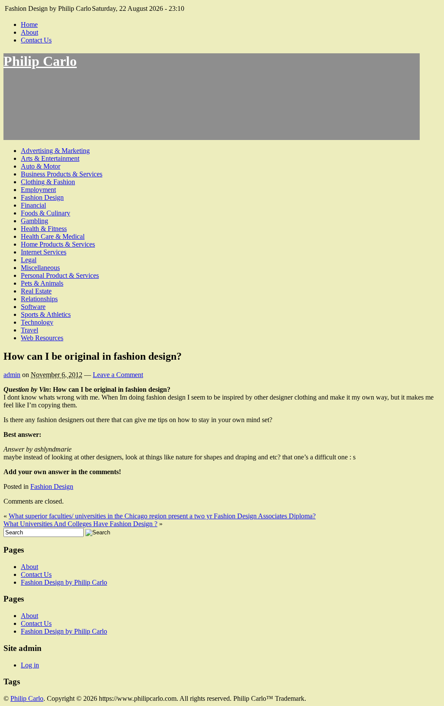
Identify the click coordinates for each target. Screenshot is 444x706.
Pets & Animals (42, 283)
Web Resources (42, 338)
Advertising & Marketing (55, 150)
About (29, 32)
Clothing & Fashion (48, 181)
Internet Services (43, 252)
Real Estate (36, 291)
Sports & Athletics (46, 314)
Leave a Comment (118, 374)
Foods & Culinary (45, 213)
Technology (37, 322)
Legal (28, 260)
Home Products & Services (58, 244)
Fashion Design (42, 197)
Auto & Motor (40, 166)
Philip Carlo (40, 61)
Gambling (34, 220)
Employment (38, 189)
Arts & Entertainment (50, 158)
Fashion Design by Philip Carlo (64, 582)
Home (29, 24)
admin (11, 374)
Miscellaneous (40, 267)
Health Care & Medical (53, 236)
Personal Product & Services (60, 275)
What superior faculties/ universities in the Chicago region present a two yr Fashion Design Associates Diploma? (162, 516)
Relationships (39, 299)
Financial (33, 205)
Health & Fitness (44, 228)
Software (33, 306)
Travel (29, 330)
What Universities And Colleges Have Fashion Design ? (80, 523)
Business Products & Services (61, 174)
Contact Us (36, 40)
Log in (30, 665)
